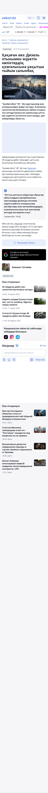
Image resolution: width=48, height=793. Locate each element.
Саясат (5, 23)
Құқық (33, 23)
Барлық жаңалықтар (18, 40)
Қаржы (19, 23)
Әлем (12, 23)
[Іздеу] (38, 18)
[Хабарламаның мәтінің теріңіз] (24, 352)
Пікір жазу (40, 359)
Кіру (44, 345)
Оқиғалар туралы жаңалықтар (15, 43)
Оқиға (26, 23)
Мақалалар (43, 23)
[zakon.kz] (9, 18)
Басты (4, 40)
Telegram (31, 168)
